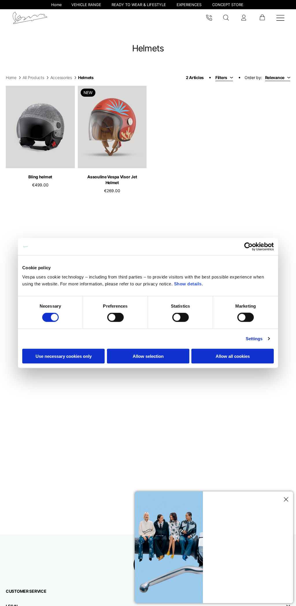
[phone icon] (209, 17)
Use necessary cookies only (64, 356)
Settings (254, 338)
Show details (188, 283)
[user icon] (243, 17)
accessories (61, 77)
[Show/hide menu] (280, 18)
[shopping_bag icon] (262, 17)
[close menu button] (285, 499)
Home (11, 77)
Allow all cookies (233, 356)
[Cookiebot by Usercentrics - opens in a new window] (248, 246)
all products (33, 77)
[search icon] (226, 17)
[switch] (115, 317)
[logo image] (30, 18)
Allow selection (148, 356)
